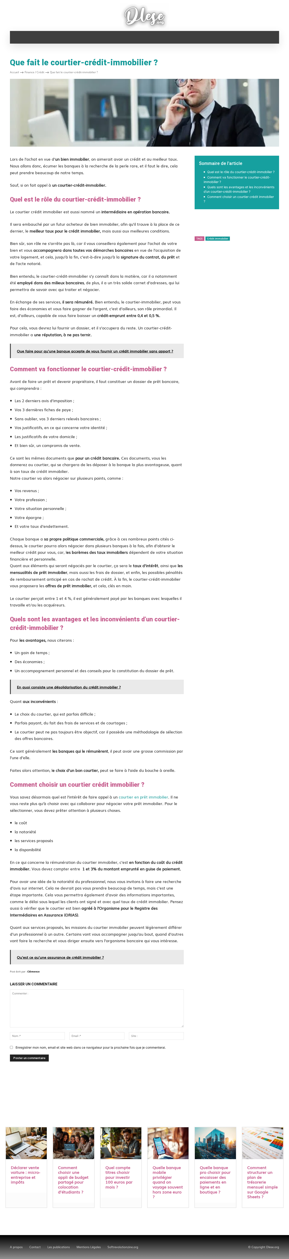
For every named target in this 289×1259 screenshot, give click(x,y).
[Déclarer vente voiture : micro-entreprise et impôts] (26, 1143)
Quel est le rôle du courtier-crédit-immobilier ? (241, 172)
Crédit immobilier (217, 238)
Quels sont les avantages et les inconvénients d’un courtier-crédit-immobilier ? (239, 189)
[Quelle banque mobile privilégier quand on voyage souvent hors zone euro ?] (168, 1143)
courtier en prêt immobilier (143, 797)
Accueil (14, 72)
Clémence (33, 971)
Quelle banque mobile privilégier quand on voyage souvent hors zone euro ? (168, 1182)
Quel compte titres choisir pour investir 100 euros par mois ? (119, 1177)
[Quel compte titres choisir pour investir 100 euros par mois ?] (120, 1143)
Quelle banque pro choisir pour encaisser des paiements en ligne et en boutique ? (215, 1179)
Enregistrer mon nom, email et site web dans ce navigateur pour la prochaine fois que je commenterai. (91, 1047)
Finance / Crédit (34, 72)
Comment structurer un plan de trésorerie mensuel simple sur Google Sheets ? (262, 1182)
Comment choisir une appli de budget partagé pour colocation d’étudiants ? (73, 1179)
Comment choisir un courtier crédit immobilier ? (239, 199)
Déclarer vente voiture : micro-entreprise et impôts (25, 1174)
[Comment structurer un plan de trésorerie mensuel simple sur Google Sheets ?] (262, 1143)
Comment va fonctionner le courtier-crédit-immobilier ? (237, 179)
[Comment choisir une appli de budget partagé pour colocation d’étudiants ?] (73, 1143)
